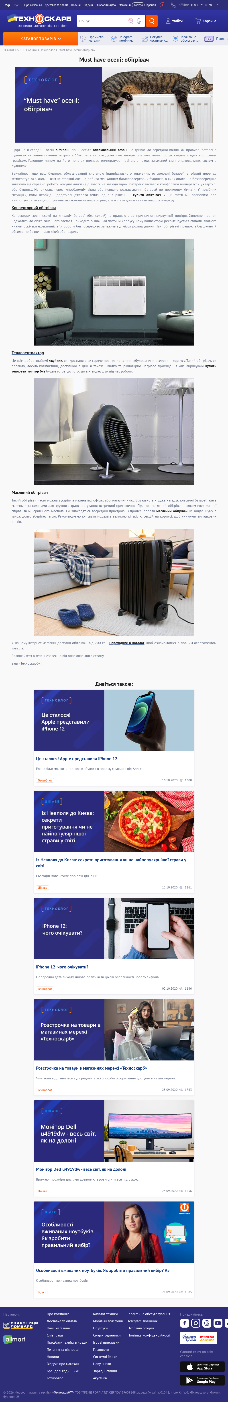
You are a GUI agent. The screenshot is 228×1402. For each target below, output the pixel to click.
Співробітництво (106, 5)
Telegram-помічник (143, 1321)
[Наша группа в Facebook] (184, 1323)
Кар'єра (138, 5)
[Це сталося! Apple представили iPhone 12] (114, 720)
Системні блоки (105, 1356)
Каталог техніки (105, 1314)
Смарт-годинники (107, 1335)
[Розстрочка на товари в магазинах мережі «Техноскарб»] (114, 1029)
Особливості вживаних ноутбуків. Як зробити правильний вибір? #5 (103, 1270)
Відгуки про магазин (63, 1363)
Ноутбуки (100, 1328)
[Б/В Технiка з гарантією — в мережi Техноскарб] (218, 1323)
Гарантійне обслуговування (149, 1314)
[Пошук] (152, 21)
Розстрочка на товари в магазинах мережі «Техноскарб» (91, 1068)
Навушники (102, 1363)
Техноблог (48, 50)
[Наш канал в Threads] (206, 1323)
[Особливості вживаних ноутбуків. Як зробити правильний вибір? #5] (114, 1232)
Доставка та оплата (56, 5)
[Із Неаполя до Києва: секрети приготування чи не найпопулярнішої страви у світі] (114, 821)
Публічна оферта (141, 1328)
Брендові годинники (63, 1371)
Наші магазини (58, 1328)
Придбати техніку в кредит (68, 1342)
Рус (16, 4)
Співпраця (55, 1335)
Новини (76, 5)
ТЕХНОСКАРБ (12, 50)
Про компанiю (33, 5)
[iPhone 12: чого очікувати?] (114, 928)
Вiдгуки (88, 5)
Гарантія (151, 5)
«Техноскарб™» (63, 1392)
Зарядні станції (105, 1371)
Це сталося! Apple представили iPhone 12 (76, 758)
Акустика (100, 1378)
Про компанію (58, 1314)
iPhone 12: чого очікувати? (62, 967)
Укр (7, 4)
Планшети (101, 1349)
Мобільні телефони (108, 1321)
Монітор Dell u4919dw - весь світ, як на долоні (81, 1169)
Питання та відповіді (63, 1349)
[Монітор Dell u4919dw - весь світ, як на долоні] (114, 1131)
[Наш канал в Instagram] (195, 1323)
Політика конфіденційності (149, 1335)
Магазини (125, 5)
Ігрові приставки (106, 1342)
